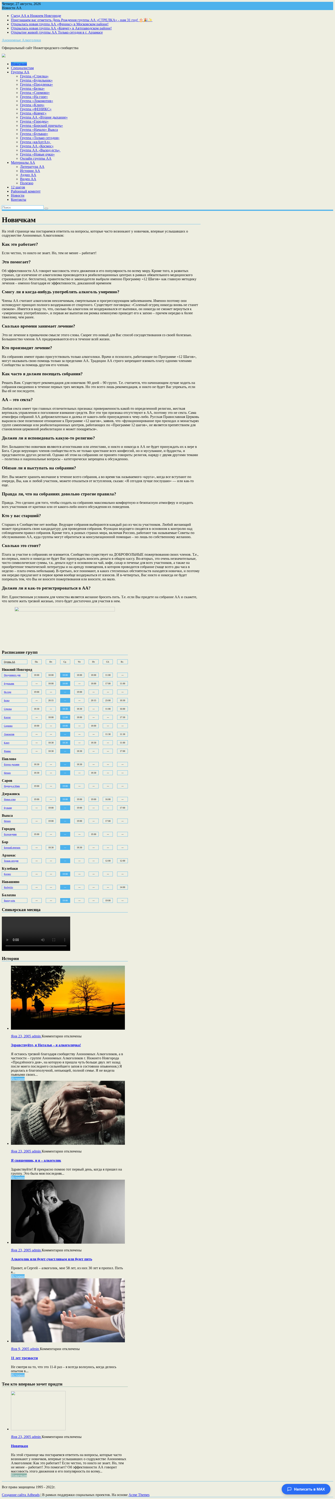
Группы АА (20, 72)
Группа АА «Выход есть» (40, 150)
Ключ (6, 742)
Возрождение (10, 834)
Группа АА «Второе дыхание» (44, 117)
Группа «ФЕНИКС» (36, 109)
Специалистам (22, 68)
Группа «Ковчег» (33, 113)
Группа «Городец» (34, 121)
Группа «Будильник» (36, 80)
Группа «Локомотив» (36, 101)
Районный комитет (26, 191)
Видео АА (28, 179)
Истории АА (30, 171)
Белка (6, 700)
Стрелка (8, 709)
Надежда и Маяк (12, 786)
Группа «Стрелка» (34, 76)
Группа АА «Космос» (37, 146)
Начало (7, 773)
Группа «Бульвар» (34, 134)
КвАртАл (8, 887)
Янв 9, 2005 (20, 1349)
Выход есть (9, 900)
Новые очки (9, 799)
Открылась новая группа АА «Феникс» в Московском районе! (59, 24)
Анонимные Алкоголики (21, 40)
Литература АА (32, 167)
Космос (7, 874)
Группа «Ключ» (32, 105)
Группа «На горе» (34, 97)
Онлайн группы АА (36, 158)
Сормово (8, 725)
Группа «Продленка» (36, 84)
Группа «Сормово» (35, 93)
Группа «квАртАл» (35, 142)
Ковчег (7, 717)
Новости (17, 195)
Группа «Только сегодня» (39, 138)
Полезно (26, 183)
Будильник (9, 683)
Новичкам (19, 64)
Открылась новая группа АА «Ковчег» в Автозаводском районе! (61, 28)
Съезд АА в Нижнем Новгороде (36, 16)
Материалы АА (23, 162)
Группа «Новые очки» (37, 154)
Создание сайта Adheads (21, 1495)
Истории (18, 1079)
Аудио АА (28, 175)
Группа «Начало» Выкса (39, 130)
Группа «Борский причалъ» (41, 125)
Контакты (18, 199)
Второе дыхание (11, 764)
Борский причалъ (12, 847)
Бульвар (8, 807)
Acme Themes (139, 1495)
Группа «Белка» (32, 88)
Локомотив (9, 734)
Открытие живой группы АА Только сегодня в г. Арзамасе (57, 32)
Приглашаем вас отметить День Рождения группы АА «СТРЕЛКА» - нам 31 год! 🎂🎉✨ (81, 20)
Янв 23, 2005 (21, 1036)
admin (37, 1036)
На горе (7, 692)
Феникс (7, 751)
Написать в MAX (309, 1489)
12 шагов (18, 187)
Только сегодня (11, 860)
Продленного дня (12, 675)
